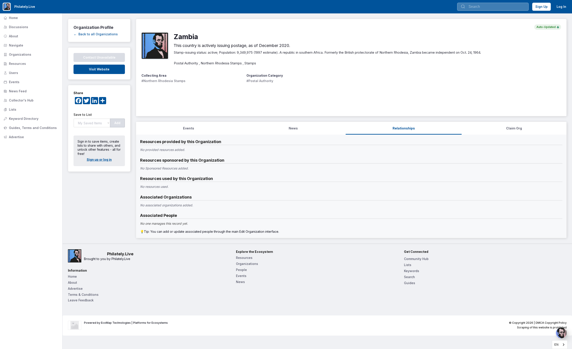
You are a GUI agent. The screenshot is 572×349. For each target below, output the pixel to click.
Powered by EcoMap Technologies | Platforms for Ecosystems (126, 322)
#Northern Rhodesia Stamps (163, 81)
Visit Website (99, 69)
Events (11, 82)
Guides (409, 283)
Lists (9, 109)
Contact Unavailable (99, 57)
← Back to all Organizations (96, 34)
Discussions (15, 27)
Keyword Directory (20, 119)
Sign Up (541, 6)
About (10, 36)
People (241, 270)
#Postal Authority (259, 81)
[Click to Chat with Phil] (561, 333)
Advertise (13, 137)
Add (117, 123)
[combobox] (560, 344)
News (240, 282)
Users (10, 73)
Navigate (13, 45)
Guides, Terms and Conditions (30, 128)
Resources (14, 64)
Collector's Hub (18, 100)
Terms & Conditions (83, 294)
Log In (561, 6)
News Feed (15, 91)
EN (556, 344)
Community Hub (416, 259)
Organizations (17, 54)
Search (409, 277)
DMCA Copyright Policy (551, 322)
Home (10, 18)
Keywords (411, 271)
